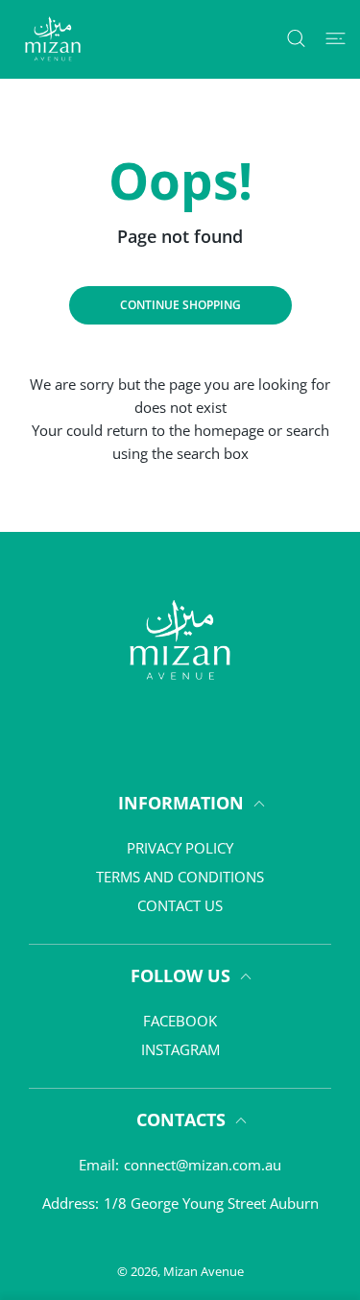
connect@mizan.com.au (202, 1164)
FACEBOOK (180, 1020)
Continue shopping (180, 305)
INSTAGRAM (180, 1049)
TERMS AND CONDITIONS (180, 876)
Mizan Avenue (203, 1271)
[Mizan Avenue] (52, 38)
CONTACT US (180, 905)
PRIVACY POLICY (180, 847)
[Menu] (335, 38)
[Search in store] (296, 38)
